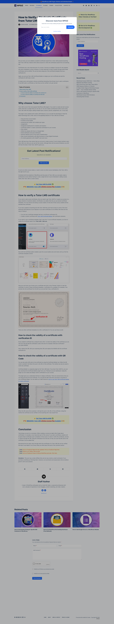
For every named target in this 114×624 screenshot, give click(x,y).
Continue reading (57, 31)
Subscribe (70, 27)
